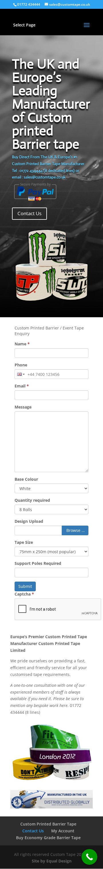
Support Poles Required (38, 563)
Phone (21, 365)
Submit (25, 586)
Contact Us (29, 213)
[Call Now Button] (89, 857)
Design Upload (29, 521)
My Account (62, 830)
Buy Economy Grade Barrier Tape (48, 837)
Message (23, 407)
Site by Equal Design (52, 861)
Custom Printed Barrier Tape (48, 824)
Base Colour (26, 479)
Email (22, 386)
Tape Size (24, 542)
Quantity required (32, 500)
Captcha (24, 594)
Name (22, 344)
